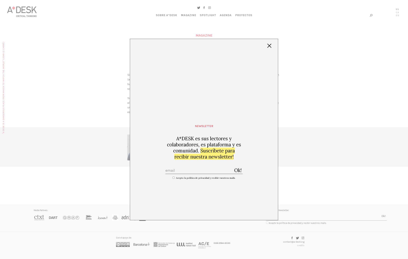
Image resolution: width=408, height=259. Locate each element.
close (269, 46)
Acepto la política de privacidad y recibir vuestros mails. (205, 177)
